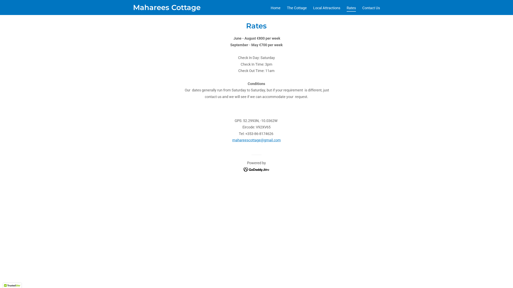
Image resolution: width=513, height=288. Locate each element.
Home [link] (276, 8)
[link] (167, 9)
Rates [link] (351, 8)
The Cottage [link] (297, 8)
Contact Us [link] (371, 8)
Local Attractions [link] (326, 8)
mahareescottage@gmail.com (256, 140)
